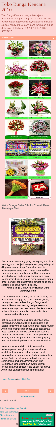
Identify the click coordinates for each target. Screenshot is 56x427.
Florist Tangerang (8, 419)
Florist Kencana (7, 415)
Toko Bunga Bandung (10, 412)
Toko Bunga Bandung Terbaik (13, 408)
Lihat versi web (28, 396)
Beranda (28, 391)
